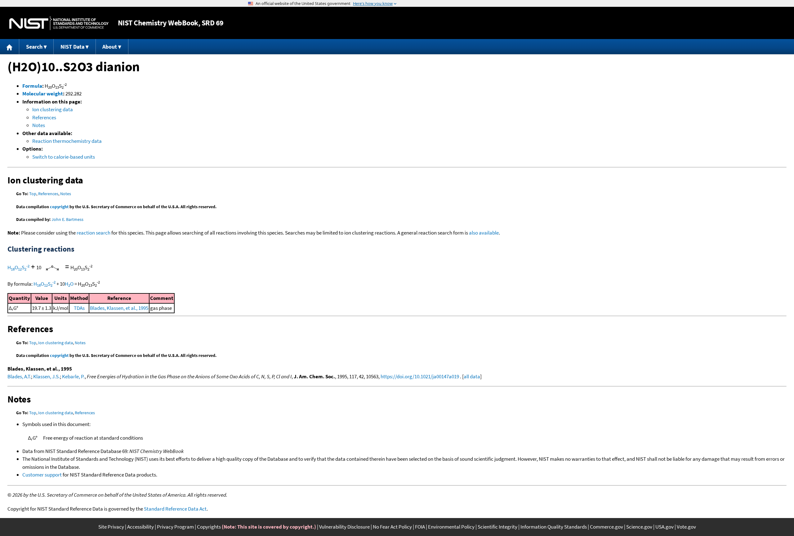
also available (484, 232)
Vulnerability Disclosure (344, 526)
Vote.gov (686, 526)
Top (32, 193)
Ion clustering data (52, 109)
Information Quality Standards (553, 526)
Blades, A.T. (19, 376)
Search (34, 46)
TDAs (79, 308)
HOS (18, 267)
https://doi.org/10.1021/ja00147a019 (420, 376)
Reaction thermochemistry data (67, 141)
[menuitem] (9, 46)
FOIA (420, 526)
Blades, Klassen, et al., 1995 (119, 308)
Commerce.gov (606, 526)
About (109, 46)
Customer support (42, 474)
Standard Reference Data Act (175, 508)
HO (69, 283)
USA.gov (664, 526)
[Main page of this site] (9, 46)
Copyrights (209, 526)
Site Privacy (111, 526)
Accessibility (140, 526)
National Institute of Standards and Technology (59, 23)
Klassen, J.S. (46, 376)
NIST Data (72, 46)
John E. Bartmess (67, 219)
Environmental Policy (451, 526)
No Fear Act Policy (392, 526)
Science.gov (639, 526)
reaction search (93, 232)
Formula (32, 85)
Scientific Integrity (497, 526)
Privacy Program (175, 526)
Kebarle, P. (73, 376)
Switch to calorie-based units (63, 156)
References (44, 117)
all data (472, 376)
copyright (59, 206)
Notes (38, 125)
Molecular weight (42, 93)
